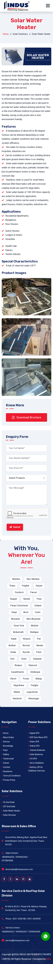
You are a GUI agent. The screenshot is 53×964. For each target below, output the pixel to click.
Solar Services (9, 815)
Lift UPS (33, 758)
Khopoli (26, 638)
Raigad (13, 599)
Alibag (38, 678)
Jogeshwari (32, 692)
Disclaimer (7, 771)
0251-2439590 (34, 919)
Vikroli (13, 678)
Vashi (37, 612)
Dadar (13, 652)
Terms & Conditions (11, 776)
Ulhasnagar (33, 698)
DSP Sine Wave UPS (38, 737)
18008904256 (8, 857)
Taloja (14, 612)
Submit (16, 527)
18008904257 (8, 932)
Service (6, 741)
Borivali (26, 645)
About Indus (8, 737)
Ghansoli (33, 665)
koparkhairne (17, 672)
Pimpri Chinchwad (19, 605)
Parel (38, 652)
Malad (17, 692)
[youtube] (29, 879)
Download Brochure (28, 417)
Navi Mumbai (33, 579)
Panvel (33, 592)
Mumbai (16, 579)
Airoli (25, 612)
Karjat (13, 638)
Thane (12, 585)
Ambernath (18, 632)
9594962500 (34, 932)
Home (6, 34)
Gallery (6, 754)
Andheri (12, 645)
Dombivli (19, 592)
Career (6, 763)
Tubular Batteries (37, 750)
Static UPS (34, 741)
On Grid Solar (9, 802)
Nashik (26, 599)
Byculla (26, 652)
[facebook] (4, 879)
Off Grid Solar (9, 806)
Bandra (39, 645)
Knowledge (8, 746)
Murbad (34, 625)
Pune (39, 599)
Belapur (18, 665)
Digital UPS (34, 733)
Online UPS (35, 746)
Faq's (5, 750)
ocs (48, 958)
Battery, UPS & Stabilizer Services (36, 769)
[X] (10, 879)
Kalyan (39, 585)
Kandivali (17, 698)
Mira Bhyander (33, 619)
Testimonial (8, 758)
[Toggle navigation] (48, 6)
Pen (39, 638)
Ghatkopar (35, 672)
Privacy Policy (9, 780)
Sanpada (37, 658)
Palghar (25, 585)
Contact (6, 767)
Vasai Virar (19, 625)
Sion (12, 658)
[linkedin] (16, 879)
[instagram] (23, 879)
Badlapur (34, 632)
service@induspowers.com (18, 940)
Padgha (34, 685)
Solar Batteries (36, 754)
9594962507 (21, 932)
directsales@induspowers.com (19, 869)
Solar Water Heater (11, 811)
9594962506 (21, 857)
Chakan (37, 605)
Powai (26, 678)
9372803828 (7, 860)
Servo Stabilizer (37, 763)
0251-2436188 (19, 919)
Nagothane (19, 685)
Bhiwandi (15, 619)
